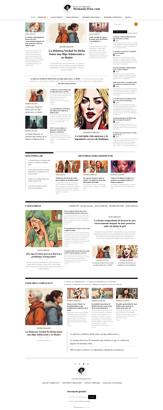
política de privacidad (84, 401)
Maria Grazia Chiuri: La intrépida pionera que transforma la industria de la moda (77, 307)
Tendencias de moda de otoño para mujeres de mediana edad (67, 179)
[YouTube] (83, 364)
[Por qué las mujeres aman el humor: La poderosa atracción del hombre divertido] (95, 166)
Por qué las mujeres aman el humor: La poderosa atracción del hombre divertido (94, 180)
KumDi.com (86, 407)
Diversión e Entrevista (91, 132)
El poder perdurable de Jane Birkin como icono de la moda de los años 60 (126, 306)
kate (26, 47)
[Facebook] (75, 364)
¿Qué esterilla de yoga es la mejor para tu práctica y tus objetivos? (98, 39)
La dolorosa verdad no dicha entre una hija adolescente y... (95, 334)
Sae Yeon (91, 142)
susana (63, 60)
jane (84, 190)
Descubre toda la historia (67, 83)
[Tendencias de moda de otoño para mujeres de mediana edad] (68, 166)
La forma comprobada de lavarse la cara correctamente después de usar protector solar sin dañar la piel (34, 41)
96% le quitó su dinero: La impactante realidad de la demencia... (97, 350)
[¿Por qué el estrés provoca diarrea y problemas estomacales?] (43, 228)
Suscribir (92, 397)
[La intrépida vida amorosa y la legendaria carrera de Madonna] (91, 109)
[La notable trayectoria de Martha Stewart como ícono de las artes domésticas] (102, 293)
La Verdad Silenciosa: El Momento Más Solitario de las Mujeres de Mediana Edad (36, 136)
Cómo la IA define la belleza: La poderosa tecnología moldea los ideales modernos (122, 180)
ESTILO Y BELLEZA (30, 34)
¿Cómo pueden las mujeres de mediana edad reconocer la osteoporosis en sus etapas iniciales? (39, 172)
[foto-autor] (114, 41)
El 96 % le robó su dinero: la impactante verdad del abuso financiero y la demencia (58, 130)
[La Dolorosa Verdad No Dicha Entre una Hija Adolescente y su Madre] (67, 32)
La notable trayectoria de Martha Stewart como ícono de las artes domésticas (102, 306)
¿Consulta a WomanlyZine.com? (81, 379)
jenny (57, 193)
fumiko (91, 43)
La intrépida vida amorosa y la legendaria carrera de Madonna (91, 137)
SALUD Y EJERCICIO (94, 34)
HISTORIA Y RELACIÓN (67, 47)
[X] (79, 364)
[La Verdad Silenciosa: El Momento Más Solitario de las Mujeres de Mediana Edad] (36, 122)
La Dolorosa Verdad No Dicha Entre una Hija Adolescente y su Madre (67, 54)
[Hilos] (88, 364)
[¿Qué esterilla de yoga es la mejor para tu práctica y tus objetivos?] (99, 27)
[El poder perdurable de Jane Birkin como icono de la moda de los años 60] (127, 293)
